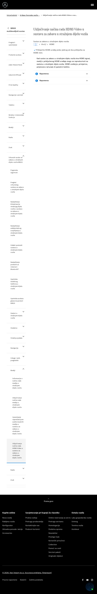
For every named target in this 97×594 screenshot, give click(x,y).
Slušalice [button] (14, 328)
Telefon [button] (11, 105)
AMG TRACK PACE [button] (15, 65)
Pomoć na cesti (54, 548)
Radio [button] (11, 137)
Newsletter (52, 533)
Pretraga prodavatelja (34, 521)
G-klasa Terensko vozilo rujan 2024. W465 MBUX (30, 15)
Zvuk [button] (10, 147)
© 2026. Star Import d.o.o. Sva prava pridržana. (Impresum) (27, 572)
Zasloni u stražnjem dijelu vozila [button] (16, 315)
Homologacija (54, 525)
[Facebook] (82, 579)
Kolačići (23, 580)
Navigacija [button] (14, 348)
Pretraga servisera (55, 521)
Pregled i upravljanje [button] (13, 43)
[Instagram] (92, 579)
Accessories (7, 533)
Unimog (75, 521)
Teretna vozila (77, 525)
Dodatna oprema (55, 529)
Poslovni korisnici (32, 529)
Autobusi (75, 529)
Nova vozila (7, 518)
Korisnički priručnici (56, 540)
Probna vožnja (31, 518)
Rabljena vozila (8, 521)
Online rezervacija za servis (59, 518)
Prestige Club (53, 537)
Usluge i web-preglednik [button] (15, 359)
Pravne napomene (9, 580)
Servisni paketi (54, 552)
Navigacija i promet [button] (16, 95)
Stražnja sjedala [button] (16, 338)
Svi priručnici (12, 15)
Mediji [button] (11, 127)
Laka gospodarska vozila (81, 518)
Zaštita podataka (36, 580)
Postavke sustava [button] (15, 55)
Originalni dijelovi (55, 556)
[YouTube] (87, 579)
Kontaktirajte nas (32, 525)
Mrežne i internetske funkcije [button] (16, 116)
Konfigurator (7, 525)
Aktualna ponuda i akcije (12, 529)
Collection (52, 544)
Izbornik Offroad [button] (15, 75)
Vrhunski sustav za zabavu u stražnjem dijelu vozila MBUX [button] (16, 159)
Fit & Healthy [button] (13, 85)
